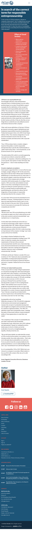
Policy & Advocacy (5, 421)
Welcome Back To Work (11, 469)
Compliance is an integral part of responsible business (22, 86)
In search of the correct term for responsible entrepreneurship (21, 48)
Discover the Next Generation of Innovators (16, 465)
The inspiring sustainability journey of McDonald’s (21, 78)
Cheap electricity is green (22, 71)
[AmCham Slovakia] (7, 3)
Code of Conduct (5, 433)
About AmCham (4, 417)
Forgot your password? (6, 444)
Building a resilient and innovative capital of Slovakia (21, 59)
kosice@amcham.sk (5, 515)
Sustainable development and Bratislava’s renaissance (22, 64)
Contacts (3, 425)
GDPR (2, 429)
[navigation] (29, 3)
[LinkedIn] (20, 407)
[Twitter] (11, 407)
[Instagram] (16, 407)
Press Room (3, 431)
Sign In (2, 440)
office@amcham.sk (5, 501)
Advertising (3, 427)
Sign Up (3, 442)
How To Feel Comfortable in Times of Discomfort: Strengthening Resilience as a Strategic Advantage (17, 478)
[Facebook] (6, 407)
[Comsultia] (16, 526)
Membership (4, 419)
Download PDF (9, 393)
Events (2, 423)
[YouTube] (25, 407)
